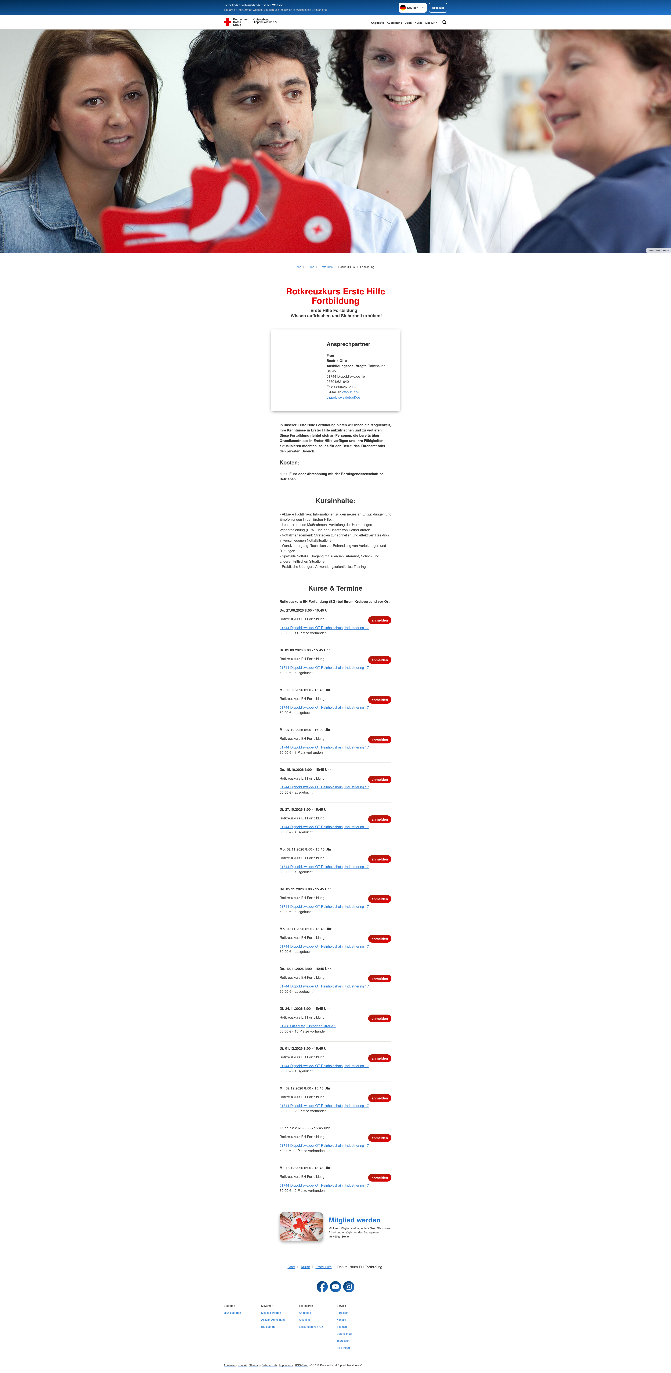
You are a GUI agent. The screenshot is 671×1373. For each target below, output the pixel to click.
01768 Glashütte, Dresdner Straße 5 (308, 1025)
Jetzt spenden (232, 1313)
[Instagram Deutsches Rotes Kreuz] (348, 1286)
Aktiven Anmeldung (273, 1320)
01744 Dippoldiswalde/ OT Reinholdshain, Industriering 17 (324, 627)
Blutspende (268, 1327)
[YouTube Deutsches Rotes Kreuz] (335, 1286)
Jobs (408, 23)
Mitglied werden (355, 1220)
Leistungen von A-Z (311, 1327)
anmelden (380, 620)
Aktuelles (305, 1320)
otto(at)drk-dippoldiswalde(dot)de (343, 394)
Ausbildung (394, 23)
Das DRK (431, 23)
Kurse (418, 23)
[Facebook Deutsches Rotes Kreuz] (322, 1286)
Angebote (377, 23)
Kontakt (341, 1320)
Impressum (343, 1341)
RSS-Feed (343, 1348)
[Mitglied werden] (301, 1226)
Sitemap (342, 1327)
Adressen (342, 1313)
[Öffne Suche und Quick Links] (444, 22)
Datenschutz (344, 1334)
